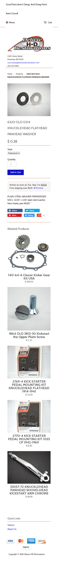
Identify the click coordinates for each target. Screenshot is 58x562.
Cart (50, 22)
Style (9, 149)
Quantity (11, 159)
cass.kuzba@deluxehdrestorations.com (23, 63)
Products (19, 74)
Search (10, 525)
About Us (12, 529)
